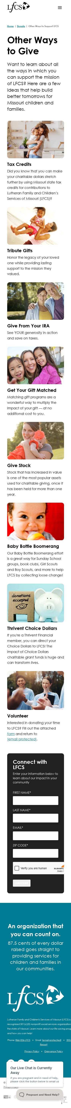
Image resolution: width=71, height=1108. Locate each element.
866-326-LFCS (23, 1040)
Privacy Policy (31, 1051)
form (11, 734)
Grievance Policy (53, 1051)
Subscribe (21, 883)
